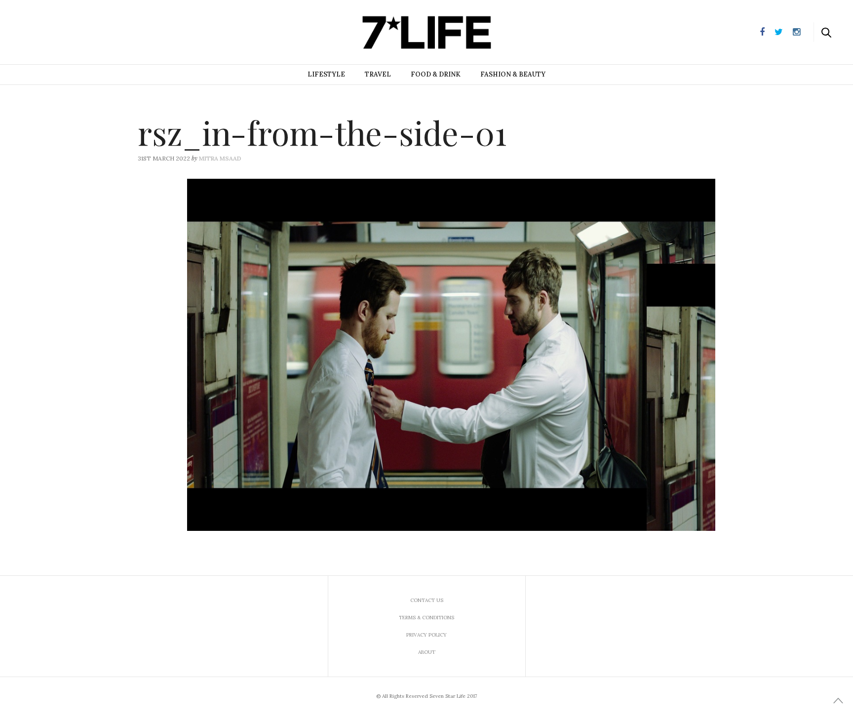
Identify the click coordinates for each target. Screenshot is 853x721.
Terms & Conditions (426, 617)
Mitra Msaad (220, 158)
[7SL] (57, 31)
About (426, 652)
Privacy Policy (426, 635)
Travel (378, 74)
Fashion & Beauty (512, 74)
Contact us (426, 600)
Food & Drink (436, 74)
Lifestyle (326, 74)
